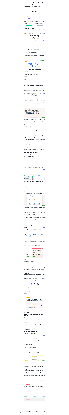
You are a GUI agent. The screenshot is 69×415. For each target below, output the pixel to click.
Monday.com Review (31, 404)
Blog (35, 413)
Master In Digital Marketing (28, 411)
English (20, 412)
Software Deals (36, 411)
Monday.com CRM (28, 384)
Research (44, 411)
